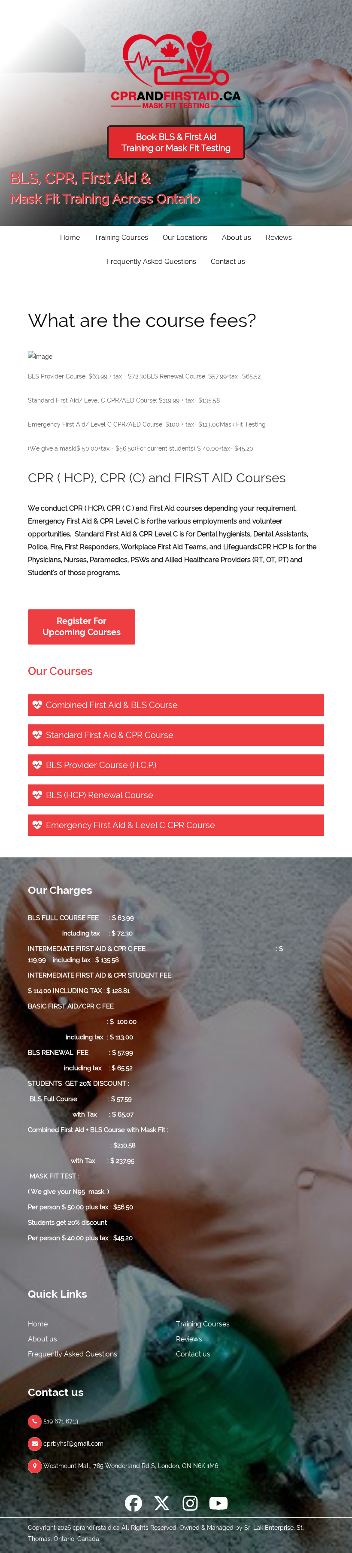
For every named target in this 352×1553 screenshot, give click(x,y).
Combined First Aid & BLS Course (112, 705)
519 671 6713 (60, 1421)
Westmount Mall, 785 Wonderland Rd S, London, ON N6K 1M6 (130, 1465)
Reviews (279, 237)
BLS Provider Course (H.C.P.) (101, 765)
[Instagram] (190, 1504)
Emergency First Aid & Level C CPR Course (130, 825)
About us (236, 237)
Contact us (228, 261)
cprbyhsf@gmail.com (72, 1443)
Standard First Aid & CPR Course (109, 735)
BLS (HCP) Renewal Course (99, 795)
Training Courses (121, 237)
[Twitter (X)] (162, 1504)
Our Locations (185, 237)
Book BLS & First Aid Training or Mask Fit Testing (176, 142)
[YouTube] (218, 1504)
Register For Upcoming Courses (81, 626)
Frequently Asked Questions (151, 261)
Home (70, 237)
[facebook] (133, 1504)
